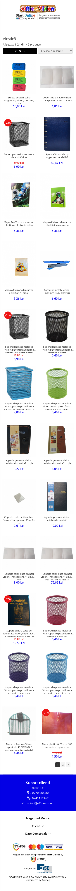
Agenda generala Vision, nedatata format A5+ (57, 519)
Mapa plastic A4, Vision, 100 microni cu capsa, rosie (57, 746)
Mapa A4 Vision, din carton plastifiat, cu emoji (19, 291)
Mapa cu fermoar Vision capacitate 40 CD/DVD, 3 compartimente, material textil (19, 747)
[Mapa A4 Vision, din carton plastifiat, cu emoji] (19, 264)
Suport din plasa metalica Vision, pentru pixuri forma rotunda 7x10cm (57, 349)
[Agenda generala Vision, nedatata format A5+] (57, 496)
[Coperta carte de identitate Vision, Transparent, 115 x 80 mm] (19, 496)
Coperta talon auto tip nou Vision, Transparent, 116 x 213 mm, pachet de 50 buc (57, 576)
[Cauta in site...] (72, 28)
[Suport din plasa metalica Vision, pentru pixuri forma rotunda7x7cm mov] (19, 667)
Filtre (21, 51)
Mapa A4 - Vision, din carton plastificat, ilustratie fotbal (19, 224)
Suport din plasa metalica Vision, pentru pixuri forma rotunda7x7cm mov (19, 690)
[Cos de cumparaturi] (63, 28)
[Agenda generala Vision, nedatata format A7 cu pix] (19, 440)
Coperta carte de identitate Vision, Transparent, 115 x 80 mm (19, 520)
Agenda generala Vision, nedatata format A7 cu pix (19, 462)
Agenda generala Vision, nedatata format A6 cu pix (57, 462)
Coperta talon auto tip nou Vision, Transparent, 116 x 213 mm (19, 576)
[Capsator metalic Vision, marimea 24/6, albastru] (57, 264)
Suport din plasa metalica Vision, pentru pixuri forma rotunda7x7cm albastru (57, 690)
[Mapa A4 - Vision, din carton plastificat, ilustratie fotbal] (19, 196)
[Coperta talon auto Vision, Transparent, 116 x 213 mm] (57, 77)
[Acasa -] (38, 9)
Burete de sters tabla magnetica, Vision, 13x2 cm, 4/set (19, 100)
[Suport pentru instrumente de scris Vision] (19, 134)
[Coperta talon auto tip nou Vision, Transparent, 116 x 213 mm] (19, 553)
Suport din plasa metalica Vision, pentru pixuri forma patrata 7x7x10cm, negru (19, 349)
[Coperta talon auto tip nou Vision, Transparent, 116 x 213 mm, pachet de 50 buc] (57, 553)
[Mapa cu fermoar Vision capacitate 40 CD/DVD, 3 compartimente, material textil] (19, 723)
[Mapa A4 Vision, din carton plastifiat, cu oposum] (57, 196)
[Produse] (5, 29)
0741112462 (40, 798)
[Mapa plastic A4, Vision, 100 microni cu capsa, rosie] (57, 723)
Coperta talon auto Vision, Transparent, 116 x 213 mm (57, 99)
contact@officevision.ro (40, 803)
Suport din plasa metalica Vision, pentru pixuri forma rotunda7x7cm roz (57, 633)
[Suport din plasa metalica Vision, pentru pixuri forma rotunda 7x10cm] (57, 326)
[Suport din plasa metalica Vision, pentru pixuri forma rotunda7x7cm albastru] (57, 667)
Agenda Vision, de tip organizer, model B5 (57, 156)
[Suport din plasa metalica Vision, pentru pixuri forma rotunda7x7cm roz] (57, 610)
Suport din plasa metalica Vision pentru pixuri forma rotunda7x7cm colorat (57, 406)
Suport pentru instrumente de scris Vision (19, 156)
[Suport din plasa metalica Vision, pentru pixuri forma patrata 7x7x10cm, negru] (19, 326)
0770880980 (40, 793)
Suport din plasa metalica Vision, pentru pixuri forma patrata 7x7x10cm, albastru (19, 406)
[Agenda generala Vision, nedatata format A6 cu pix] (57, 440)
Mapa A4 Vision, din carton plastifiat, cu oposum (57, 224)
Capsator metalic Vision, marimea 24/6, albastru (57, 291)
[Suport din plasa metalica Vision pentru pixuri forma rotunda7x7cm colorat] (57, 383)
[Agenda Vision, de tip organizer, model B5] (57, 134)
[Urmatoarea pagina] (68, 764)
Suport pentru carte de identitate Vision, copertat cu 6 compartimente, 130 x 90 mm (19, 633)
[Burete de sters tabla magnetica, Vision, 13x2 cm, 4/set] (19, 77)
